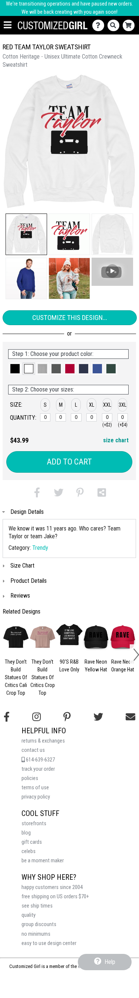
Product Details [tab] (28, 580)
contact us (33, 750)
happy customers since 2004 (52, 887)
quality (28, 915)
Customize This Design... (69, 317)
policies (29, 778)
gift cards (31, 842)
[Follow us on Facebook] (7, 717)
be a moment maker (42, 860)
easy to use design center (48, 943)
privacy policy (35, 797)
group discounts (38, 924)
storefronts (33, 823)
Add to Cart (69, 461)
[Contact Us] (99, 25)
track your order (38, 769)
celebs (28, 851)
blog (26, 833)
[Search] (115, 25)
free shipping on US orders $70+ (55, 896)
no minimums (35, 934)
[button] (26, 234)
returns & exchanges (43, 741)
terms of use (35, 787)
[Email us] (130, 717)
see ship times (37, 906)
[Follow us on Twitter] (98, 717)
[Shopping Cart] (130, 25)
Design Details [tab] (27, 511)
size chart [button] (116, 440)
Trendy (40, 547)
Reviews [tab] (20, 595)
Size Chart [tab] (22, 565)
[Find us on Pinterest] (67, 717)
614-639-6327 (40, 760)
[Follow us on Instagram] (36, 717)
